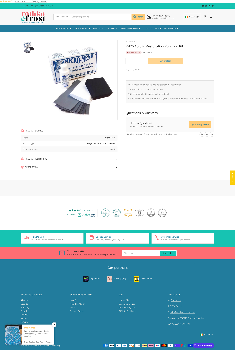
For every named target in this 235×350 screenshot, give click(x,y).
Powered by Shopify (52, 345)
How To (73, 300)
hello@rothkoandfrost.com (182, 312)
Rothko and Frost (35, 345)
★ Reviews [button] (232, 177)
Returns (24, 322)
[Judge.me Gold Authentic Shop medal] (128, 212)
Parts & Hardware (129, 28)
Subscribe (168, 253)
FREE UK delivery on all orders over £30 (46, 240)
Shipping (25, 307)
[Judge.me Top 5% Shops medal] (151, 212)
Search (24, 311)
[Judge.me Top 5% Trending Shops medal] (162, 212)
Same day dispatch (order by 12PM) (110, 240)
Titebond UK (146, 279)
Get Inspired (170, 28)
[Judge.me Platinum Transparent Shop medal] (105, 212)
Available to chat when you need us (175, 240)
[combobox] (107, 17)
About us (25, 300)
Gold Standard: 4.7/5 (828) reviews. (31, 1)
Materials (110, 28)
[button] (54, 324)
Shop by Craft (81, 28)
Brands (24, 304)
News (72, 307)
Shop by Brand (62, 28)
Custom (97, 28)
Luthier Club (124, 300)
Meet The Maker (77, 304)
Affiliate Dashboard (128, 311)
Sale (157, 28)
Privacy (24, 314)
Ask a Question (201, 124)
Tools (146, 28)
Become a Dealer (127, 304)
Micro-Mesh (130, 41)
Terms (24, 318)
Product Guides (77, 311)
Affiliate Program (127, 307)
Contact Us (176, 300)
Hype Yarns (95, 279)
